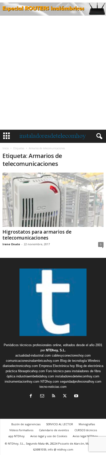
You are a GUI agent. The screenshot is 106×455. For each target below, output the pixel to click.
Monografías (87, 424)
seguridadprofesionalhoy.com (80, 381)
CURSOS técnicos (85, 430)
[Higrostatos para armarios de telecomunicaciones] (53, 200)
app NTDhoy (16, 436)
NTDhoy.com (49, 381)
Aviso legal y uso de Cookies (48, 436)
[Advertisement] (53, 74)
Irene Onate (11, 244)
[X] (65, 396)
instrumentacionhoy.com (22, 381)
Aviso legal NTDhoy (85, 436)
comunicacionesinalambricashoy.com (32, 361)
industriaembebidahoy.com (35, 376)
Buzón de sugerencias (25, 424)
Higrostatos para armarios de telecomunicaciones (36, 235)
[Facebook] (30, 396)
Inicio (5, 148)
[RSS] (53, 396)
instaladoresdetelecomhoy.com (77, 376)
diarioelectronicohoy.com (20, 366)
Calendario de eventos (54, 430)
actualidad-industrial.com (33, 355)
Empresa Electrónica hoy (57, 366)
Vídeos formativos (21, 430)
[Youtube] (76, 396)
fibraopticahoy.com (31, 371)
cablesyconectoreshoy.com (71, 355)
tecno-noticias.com (53, 387)
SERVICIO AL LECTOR (59, 424)
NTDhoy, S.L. (56, 350)
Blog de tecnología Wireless (80, 361)
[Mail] (42, 396)
